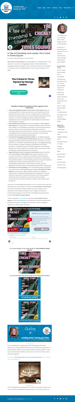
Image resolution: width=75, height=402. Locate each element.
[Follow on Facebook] (54, 17)
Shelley (11, 58)
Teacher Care (61, 165)
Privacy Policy (28, 399)
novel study (22, 198)
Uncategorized (61, 167)
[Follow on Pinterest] (63, 17)
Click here (10, 357)
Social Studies (61, 162)
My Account (67, 8)
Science (59, 159)
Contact (54, 8)
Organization (61, 157)
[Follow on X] (57, 17)
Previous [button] (9, 241)
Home (39, 8)
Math (58, 151)
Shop (60, 8)
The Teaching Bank (19, 235)
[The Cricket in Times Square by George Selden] (44, 87)
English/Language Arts (20, 58)
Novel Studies (29, 58)
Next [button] (50, 241)
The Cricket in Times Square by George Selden (23, 82)
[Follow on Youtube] (60, 17)
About (49, 8)
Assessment (61, 129)
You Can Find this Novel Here (19, 92)
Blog (44, 8)
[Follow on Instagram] (66, 17)
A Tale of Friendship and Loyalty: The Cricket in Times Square (28, 54)
